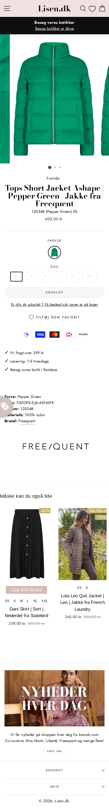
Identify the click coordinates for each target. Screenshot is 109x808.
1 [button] (49, 167)
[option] (54, 26)
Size (54, 267)
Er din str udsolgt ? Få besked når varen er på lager (54, 304)
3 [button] (60, 167)
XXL (89, 276)
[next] (105, 578)
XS (16, 276)
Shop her (54, 751)
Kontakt (54, 770)
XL (73, 276)
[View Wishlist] (92, 8)
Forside (53, 178)
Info (54, 786)
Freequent (27, 421)
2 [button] (55, 167)
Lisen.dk (54, 8)
